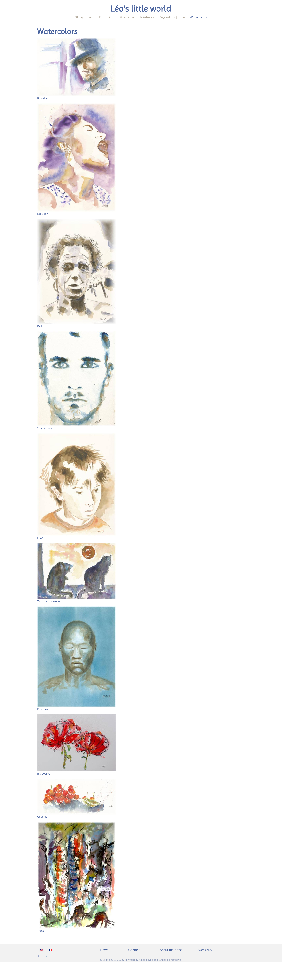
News (104, 950)
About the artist (171, 950)
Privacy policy (204, 950)
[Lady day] (76, 157)
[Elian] (76, 484)
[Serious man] (76, 378)
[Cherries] (76, 796)
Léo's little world (141, 8)
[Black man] (76, 656)
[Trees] (76, 874)
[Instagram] (46, 956)
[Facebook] (38, 956)
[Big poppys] (76, 742)
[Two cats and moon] (76, 571)
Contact (134, 950)
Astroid (143, 959)
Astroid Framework (171, 959)
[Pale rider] (76, 66)
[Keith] (76, 271)
